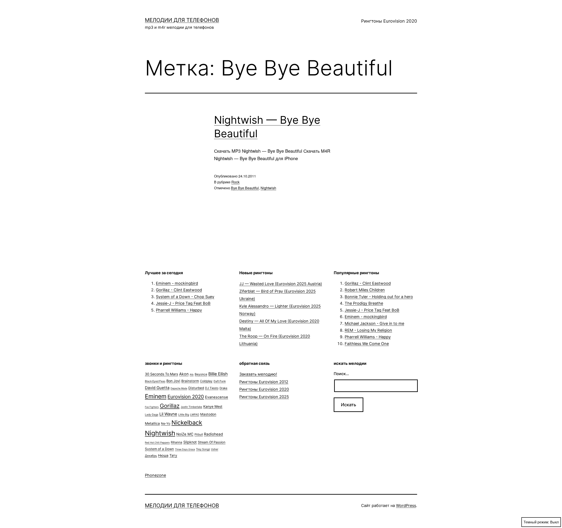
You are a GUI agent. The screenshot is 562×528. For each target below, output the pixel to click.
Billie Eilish (218, 373)
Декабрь (151, 455)
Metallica (152, 423)
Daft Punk (220, 381)
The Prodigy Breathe (364, 303)
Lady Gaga (151, 414)
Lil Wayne (168, 414)
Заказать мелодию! (258, 374)
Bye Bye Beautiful (245, 187)
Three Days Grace (185, 449)
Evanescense (216, 397)
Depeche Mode (179, 388)
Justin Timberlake (191, 406)
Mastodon (208, 414)
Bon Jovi (173, 381)
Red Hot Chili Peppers (157, 442)
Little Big (183, 414)
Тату (173, 455)
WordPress (406, 505)
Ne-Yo (165, 424)
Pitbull (199, 434)
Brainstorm (190, 381)
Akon (184, 374)
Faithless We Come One (367, 343)
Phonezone (155, 475)
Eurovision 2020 (186, 396)
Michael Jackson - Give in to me (374, 323)
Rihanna (176, 442)
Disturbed (196, 388)
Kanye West (212, 407)
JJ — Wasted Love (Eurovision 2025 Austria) (280, 283)
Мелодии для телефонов (182, 20)
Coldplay (206, 381)
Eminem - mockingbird (177, 283)
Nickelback (186, 422)
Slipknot (190, 442)
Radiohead (213, 434)
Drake (223, 388)
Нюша (163, 455)
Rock (235, 181)
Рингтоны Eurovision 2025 (264, 396)
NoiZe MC (184, 434)
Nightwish (268, 187)
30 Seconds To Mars (161, 374)
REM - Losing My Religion (368, 330)
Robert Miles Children (365, 290)
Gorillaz (170, 405)
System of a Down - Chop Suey (185, 296)
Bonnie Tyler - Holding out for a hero (379, 296)
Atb (192, 374)
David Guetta (157, 387)
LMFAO (194, 414)
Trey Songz (203, 449)
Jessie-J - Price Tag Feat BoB (183, 303)
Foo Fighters (152, 407)
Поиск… (341, 373)
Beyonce (201, 374)
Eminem (155, 396)
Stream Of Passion (211, 442)
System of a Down (159, 449)
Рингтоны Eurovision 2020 (389, 21)
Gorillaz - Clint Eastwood (179, 290)
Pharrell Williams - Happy (179, 310)
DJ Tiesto (211, 388)
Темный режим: (536, 521)
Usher (214, 449)
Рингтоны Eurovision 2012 (263, 381)
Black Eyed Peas (155, 381)
